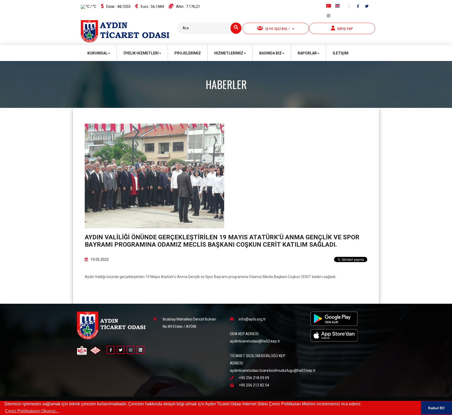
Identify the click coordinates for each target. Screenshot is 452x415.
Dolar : (118, 6)
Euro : (152, 6)
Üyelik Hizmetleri (141, 53)
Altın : (188, 6)
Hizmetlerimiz (228, 53)
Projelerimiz (187, 53)
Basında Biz (270, 53)
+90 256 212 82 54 (254, 385)
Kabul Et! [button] (436, 408)
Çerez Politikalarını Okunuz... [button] (32, 411)
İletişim (340, 53)
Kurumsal (97, 53)
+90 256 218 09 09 (254, 378)
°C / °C (90, 6)
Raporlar (307, 53)
